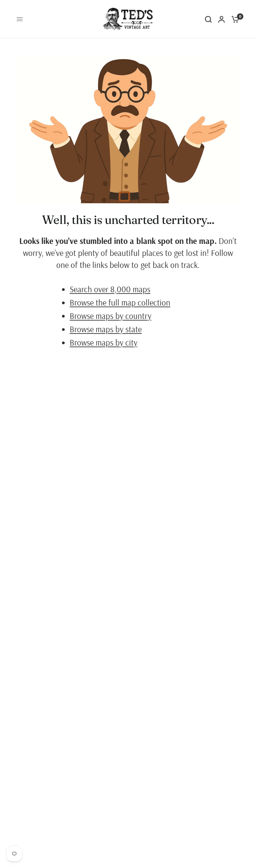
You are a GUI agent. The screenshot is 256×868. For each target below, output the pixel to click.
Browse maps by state (106, 329)
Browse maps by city (103, 342)
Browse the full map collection (120, 302)
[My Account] (221, 19)
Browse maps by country (110, 316)
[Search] (208, 19)
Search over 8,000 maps (110, 289)
